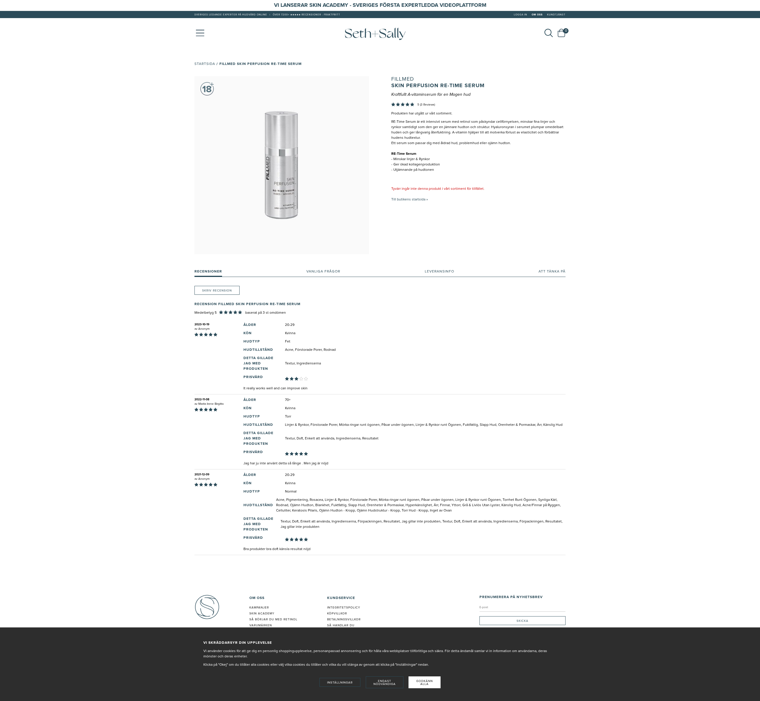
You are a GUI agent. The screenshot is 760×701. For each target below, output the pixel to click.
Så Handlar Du (340, 625)
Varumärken (260, 625)
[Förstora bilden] (281, 165)
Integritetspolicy (343, 607)
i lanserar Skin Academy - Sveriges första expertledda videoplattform (382, 5)
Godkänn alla (424, 683)
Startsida (204, 64)
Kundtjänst (556, 15)
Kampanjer (259, 607)
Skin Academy (261, 613)
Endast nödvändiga (384, 683)
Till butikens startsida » (409, 199)
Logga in (520, 15)
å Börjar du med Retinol (274, 619)
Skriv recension (217, 290)
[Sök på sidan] (548, 33)
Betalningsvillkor (344, 619)
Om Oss (537, 15)
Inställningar (340, 682)
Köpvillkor (337, 613)
